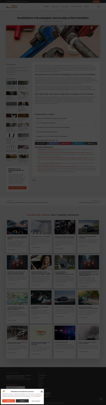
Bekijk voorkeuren (36, 400)
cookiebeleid (37, 396)
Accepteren (8, 400)
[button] (41, 391)
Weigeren (22, 400)
